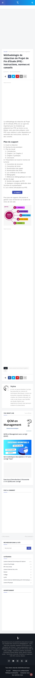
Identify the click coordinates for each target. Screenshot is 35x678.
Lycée (17, 577)
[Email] (21, 76)
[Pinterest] (17, 76)
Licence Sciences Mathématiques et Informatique (17, 580)
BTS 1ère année (17, 566)
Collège (17, 574)
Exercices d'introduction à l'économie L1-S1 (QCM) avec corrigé (16, 480)
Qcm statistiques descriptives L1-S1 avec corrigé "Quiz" (17, 458)
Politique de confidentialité (21, 670)
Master (17, 572)
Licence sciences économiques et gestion (19, 51)
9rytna (13, 386)
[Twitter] (13, 76)
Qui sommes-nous (17, 675)
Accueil (5, 51)
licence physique (17, 582)
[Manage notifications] (31, 674)
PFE (5, 371)
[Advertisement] (17, 29)
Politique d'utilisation (11, 673)
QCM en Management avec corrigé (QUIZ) (15, 435)
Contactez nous (25, 673)
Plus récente (6, 536)
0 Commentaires (15, 71)
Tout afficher (28, 413)
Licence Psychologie (17, 564)
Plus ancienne (28, 536)
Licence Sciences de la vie (17, 569)
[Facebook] (9, 76)
